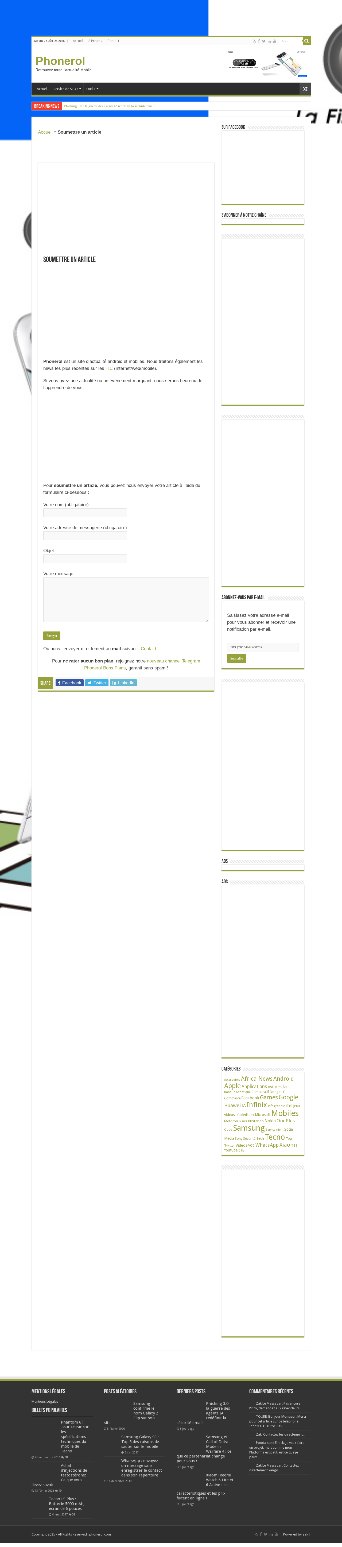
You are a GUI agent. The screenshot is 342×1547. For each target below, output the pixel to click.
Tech (260, 1138)
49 (60, 1490)
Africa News (257, 1078)
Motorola (231, 1121)
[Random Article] (305, 89)
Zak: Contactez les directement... (280, 1434)
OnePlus (286, 1120)
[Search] (307, 41)
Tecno (275, 1137)
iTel (289, 1105)
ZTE (241, 1150)
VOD (251, 1145)
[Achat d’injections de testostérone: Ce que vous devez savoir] (45, 1472)
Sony (238, 1139)
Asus (286, 1087)
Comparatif (260, 1092)
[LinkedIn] (269, 41)
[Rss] (254, 41)
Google (288, 1097)
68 (66, 1457)
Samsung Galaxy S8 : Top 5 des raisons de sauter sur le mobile (140, 1441)
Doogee (276, 1092)
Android (283, 1078)
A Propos (95, 41)
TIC (109, 368)
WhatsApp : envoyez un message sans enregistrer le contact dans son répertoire (141, 1468)
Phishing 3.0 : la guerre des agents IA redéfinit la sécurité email (109, 106)
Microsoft (262, 1114)
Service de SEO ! (65, 89)
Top (289, 1139)
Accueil (78, 41)
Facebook (250, 1097)
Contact (113, 41)
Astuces (275, 1086)
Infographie (276, 1106)
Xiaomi (288, 1145)
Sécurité (249, 1139)
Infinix (257, 1105)
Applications (254, 1086)
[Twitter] (264, 41)
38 (73, 1514)
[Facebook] (259, 41)
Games (269, 1097)
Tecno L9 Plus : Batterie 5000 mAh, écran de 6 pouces (66, 1503)
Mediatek (247, 1115)
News (243, 1121)
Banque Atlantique (237, 1092)
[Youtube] (275, 41)
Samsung (249, 1128)
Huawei (232, 1105)
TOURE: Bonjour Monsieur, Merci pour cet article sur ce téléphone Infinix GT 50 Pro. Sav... (277, 1421)
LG (238, 1115)
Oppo (228, 1129)
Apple (232, 1086)
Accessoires (232, 1079)
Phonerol (60, 61)
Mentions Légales (45, 1401)
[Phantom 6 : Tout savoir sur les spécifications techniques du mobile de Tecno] (45, 1437)
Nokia (270, 1120)
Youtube (231, 1150)
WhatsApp (267, 1145)
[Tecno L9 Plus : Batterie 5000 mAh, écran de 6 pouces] (39, 1503)
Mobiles (285, 1113)
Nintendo (256, 1121)
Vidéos (241, 1145)
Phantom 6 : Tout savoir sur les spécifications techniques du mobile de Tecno (75, 1436)
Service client (274, 1129)
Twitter (229, 1145)
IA (244, 1105)
